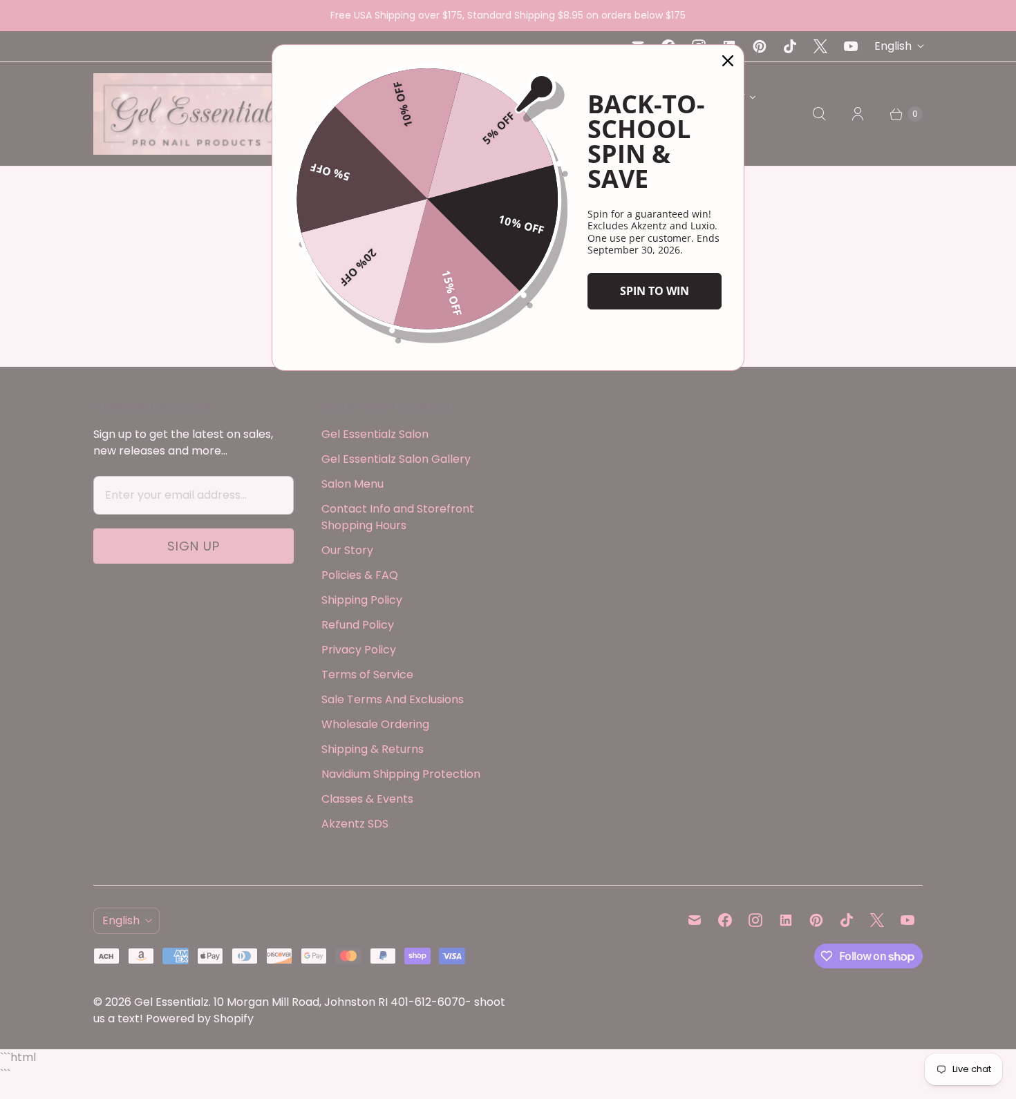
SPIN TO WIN (654, 290)
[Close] (727, 60)
